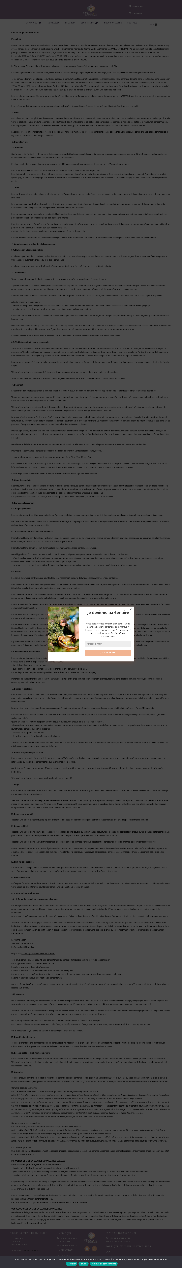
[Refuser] (178, 1261)
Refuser (83, 1264)
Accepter (71, 1264)
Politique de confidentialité (103, 1264)
